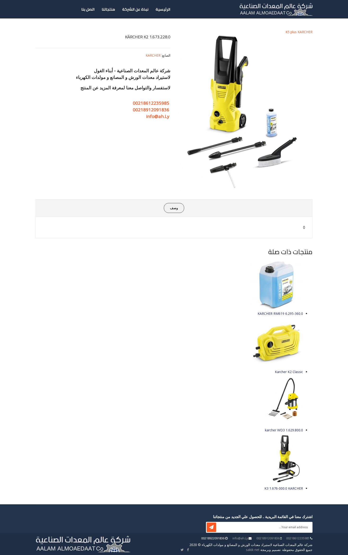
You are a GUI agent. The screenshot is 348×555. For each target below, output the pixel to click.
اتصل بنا (88, 9)
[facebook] (188, 549)
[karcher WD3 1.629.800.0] (169, 401)
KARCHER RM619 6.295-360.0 (280, 313)
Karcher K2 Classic (289, 372)
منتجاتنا (108, 9)
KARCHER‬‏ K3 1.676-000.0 (283, 488)
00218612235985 (151, 103)
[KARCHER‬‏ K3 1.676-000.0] (169, 459)
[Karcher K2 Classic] (169, 342)
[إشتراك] (211, 527)
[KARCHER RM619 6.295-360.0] (169, 284)
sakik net (252, 549)
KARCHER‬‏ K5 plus (299, 32)
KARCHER (153, 55)
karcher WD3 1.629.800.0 (284, 430)
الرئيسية (163, 9)
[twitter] (182, 549)
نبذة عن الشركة (135, 9)
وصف (174, 208)
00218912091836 (151, 110)
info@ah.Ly (157, 116)
